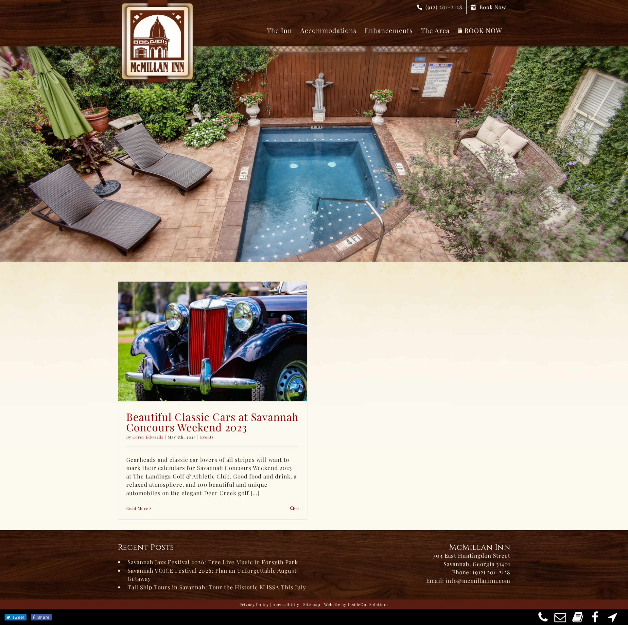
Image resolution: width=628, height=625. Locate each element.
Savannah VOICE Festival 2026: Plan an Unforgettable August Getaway (212, 574)
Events (207, 437)
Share (43, 617)
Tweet (18, 617)
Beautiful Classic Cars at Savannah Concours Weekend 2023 (212, 421)
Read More (137, 508)
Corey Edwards (147, 437)
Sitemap (311, 604)
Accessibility (286, 604)
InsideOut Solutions (368, 604)
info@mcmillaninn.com (478, 580)
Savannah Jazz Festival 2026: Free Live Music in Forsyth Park (213, 561)
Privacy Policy (254, 604)
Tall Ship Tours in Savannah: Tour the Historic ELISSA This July (217, 587)
